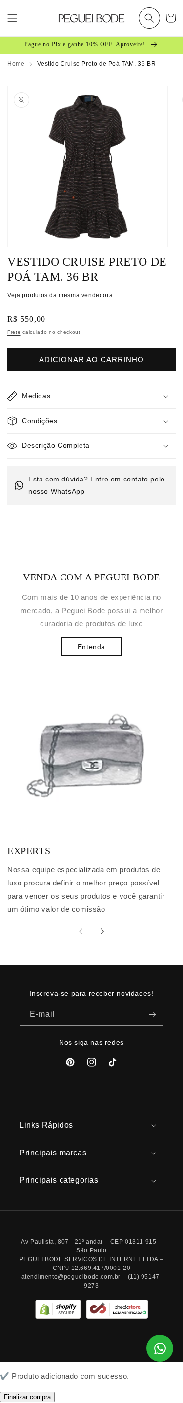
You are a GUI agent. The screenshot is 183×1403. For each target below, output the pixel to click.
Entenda (91, 647)
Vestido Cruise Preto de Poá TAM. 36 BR (96, 63)
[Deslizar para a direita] (102, 931)
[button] (149, 18)
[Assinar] (152, 1014)
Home (15, 63)
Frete (14, 332)
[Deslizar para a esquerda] (81, 931)
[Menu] (12, 18)
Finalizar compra (27, 1397)
